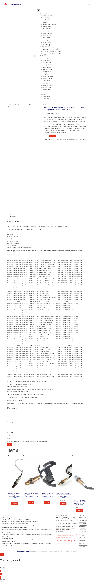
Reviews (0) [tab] (13, 216)
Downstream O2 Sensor (69, 139)
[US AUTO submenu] (46, 73)
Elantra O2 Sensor (78, 139)
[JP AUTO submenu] (45, 55)
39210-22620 (62, 139)
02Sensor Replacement (15, 4)
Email (9, 438)
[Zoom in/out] (0, 579)
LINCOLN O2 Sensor (83, 545)
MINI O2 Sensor (82, 542)
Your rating (10, 422)
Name (9, 435)
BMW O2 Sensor (82, 540)
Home (8, 104)
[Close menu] (38, 10)
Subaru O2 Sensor (82, 526)
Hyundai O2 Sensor (51, 139)
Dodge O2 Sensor (82, 535)
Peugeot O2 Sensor (82, 538)
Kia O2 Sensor (46, 141)
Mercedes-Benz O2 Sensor (84, 543)
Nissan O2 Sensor (82, 523)
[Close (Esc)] (4, 579)
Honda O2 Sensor (82, 522)
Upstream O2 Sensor (72, 141)
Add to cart (52, 136)
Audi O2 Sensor (82, 534)
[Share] (3, 579)
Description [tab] (13, 215)
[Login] (88, 4)
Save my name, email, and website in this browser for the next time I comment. (28, 441)
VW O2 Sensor (82, 528)
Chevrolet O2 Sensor (83, 520)
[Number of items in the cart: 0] (90, 4)
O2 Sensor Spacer (82, 515)
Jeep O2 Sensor (82, 532)
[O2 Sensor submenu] (46, 14)
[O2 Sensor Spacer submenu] (49, 46)
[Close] (2, 554)
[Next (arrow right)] (1, 581)
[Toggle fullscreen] (1, 579)
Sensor (11, 104)
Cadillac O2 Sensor (82, 529)
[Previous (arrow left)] (0, 581)
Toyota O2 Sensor (82, 517)
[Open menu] (34, 56)
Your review (10, 432)
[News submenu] (44, 94)
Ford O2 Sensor (82, 518)
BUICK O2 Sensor (82, 531)
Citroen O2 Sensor (82, 537)
